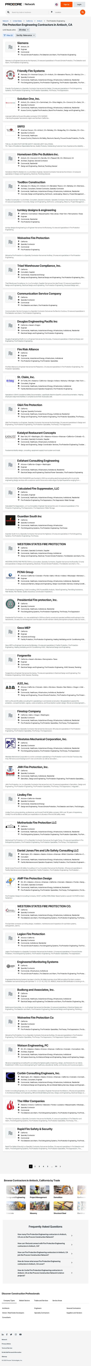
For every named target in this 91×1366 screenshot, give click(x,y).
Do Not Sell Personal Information (11, 1352)
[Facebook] (6, 1334)
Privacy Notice (6, 1344)
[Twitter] (11, 1335)
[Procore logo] (13, 4)
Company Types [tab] (9, 1300)
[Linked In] (3, 1335)
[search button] (82, 12)
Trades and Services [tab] (41, 1300)
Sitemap (4, 1356)
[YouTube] (20, 1334)
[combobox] (66, 12)
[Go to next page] (60, 1166)
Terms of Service (7, 1348)
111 (56, 1166)
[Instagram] (16, 1335)
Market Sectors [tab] (24, 1300)
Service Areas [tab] (57, 1300)
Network (30, 4)
